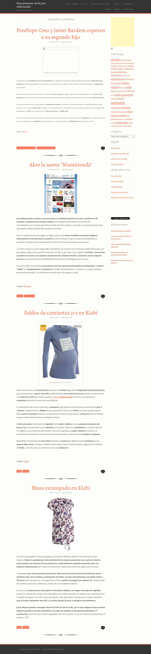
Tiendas (108, 9)
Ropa (130, 111)
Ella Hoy (25, 131)
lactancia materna (117, 164)
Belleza (84, 4)
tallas (128, 116)
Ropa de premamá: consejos (121, 231)
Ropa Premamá (66, 42)
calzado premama (129, 63)
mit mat (130, 91)
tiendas (129, 119)
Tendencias (128, 4)
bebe (125, 60)
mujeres (62, 397)
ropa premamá (118, 115)
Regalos (117, 4)
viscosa (125, 126)
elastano (123, 72)
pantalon (113, 99)
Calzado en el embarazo (119, 192)
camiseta (114, 66)
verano (113, 123)
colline (120, 69)
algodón (115, 59)
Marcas (117, 9)
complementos (128, 69)
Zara (130, 126)
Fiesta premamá (116, 187)
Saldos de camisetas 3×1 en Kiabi (60, 312)
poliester (120, 98)
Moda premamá (72, 4)
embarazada (116, 75)
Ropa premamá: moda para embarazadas (31, 4)
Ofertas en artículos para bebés (122, 197)
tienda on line (122, 119)
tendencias (114, 119)
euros (124, 79)
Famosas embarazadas (101, 4)
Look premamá (122, 91)
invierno (123, 87)
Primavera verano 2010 (119, 112)
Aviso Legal (128, 9)
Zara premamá (116, 176)
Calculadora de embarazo (120, 153)
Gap (119, 87)
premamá (118, 103)
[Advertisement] (125, 32)
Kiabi (26, 461)
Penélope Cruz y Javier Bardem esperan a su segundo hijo (61, 33)
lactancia (114, 91)
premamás (116, 107)
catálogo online (121, 66)
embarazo (116, 79)
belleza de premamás (117, 63)
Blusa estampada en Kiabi (60, 488)
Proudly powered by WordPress (29, 649)
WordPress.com (59, 649)
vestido (130, 123)
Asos (122, 60)
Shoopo (27, 286)
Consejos (114, 72)
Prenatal (126, 107)
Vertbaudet (122, 122)
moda (113, 95)
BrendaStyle (115, 148)
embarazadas (126, 75)
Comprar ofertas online (119, 159)
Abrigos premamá (117, 181)
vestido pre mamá (116, 126)
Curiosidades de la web (26, 148)
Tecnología (29, 296)
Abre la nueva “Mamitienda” (60, 164)
